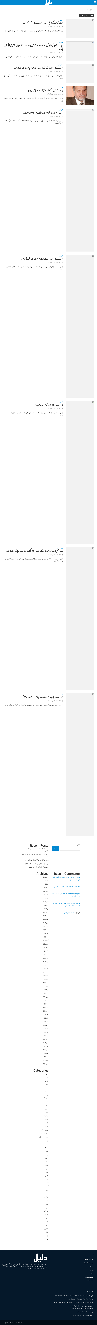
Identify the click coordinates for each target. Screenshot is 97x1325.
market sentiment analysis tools (69, 903)
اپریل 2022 (45, 1039)
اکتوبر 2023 (45, 976)
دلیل (62, 694)
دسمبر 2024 (45, 926)
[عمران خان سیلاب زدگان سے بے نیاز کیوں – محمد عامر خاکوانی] (80, 764)
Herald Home (88, 1263)
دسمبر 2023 (45, 969)
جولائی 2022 (45, 1029)
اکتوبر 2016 (45, 1053)
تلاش (78, 845)
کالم (62, 88)
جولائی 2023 (45, 986)
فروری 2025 (45, 919)
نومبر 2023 (45, 972)
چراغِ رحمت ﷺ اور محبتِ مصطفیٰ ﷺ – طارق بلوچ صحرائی (36, 860)
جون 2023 (46, 990)
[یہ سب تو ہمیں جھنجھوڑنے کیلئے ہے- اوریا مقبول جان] (80, 96)
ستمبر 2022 (45, 1022)
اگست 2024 (45, 940)
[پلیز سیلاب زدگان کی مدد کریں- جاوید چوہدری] (80, 472)
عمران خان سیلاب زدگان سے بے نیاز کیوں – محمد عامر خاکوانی (43, 697)
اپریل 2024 (45, 955)
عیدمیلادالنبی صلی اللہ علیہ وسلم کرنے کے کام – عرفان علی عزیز (36, 864)
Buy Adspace (88, 1259)
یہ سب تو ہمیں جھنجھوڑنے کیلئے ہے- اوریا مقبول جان (45, 90)
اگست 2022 (45, 1025)
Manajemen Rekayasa (73, 887)
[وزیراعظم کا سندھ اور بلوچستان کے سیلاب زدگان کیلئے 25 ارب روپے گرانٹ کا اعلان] (80, 618)
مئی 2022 (46, 1036)
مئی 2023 (46, 993)
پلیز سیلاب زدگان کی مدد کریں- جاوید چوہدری (49, 405)
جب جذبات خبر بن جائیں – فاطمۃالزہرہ (85, 1315)
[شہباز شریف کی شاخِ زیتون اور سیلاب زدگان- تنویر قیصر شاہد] (80, 28)
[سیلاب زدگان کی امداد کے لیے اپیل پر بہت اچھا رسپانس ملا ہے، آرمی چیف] (80, 73)
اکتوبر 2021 (45, 1046)
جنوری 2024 (45, 965)
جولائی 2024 (45, 944)
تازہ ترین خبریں (60, 43)
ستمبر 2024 (45, 937)
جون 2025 (46, 905)
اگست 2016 (45, 1060)
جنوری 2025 (45, 923)
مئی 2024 (46, 951)
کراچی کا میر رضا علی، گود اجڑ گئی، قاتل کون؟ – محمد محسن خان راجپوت (80, 1295)
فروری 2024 (45, 962)
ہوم (93, 10)
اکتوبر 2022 (45, 1018)
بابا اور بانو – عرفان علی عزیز (69, 913)
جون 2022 (46, 1032)
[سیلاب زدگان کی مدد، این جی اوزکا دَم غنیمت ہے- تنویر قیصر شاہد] (80, 326)
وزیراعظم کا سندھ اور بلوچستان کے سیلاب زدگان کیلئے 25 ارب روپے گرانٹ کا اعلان (34, 551)
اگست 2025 (45, 898)
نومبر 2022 (45, 1015)
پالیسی (91, 1270)
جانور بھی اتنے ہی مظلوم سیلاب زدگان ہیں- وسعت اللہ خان (43, 113)
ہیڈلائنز (57, 694)
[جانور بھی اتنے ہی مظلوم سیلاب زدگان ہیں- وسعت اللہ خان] (80, 180)
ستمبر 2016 (45, 1057)
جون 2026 (46, 884)
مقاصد (91, 1274)
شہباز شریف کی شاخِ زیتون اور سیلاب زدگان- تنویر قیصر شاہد (43, 23)
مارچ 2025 (45, 916)
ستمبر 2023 (45, 979)
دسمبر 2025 (45, 895)
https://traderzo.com (73, 877)
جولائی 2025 (45, 902)
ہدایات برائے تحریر (89, 1277)
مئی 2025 (46, 909)
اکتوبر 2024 (45, 933)
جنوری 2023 (45, 1007)
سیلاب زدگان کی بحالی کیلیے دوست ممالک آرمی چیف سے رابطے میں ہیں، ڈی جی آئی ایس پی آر (33, 47)
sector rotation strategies (71, 894)
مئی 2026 (46, 888)
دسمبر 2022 (45, 1011)
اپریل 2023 (45, 997)
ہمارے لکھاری (90, 1281)
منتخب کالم (61, 20)
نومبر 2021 (45, 1043)
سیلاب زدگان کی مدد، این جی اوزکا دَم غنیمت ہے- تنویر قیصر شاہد (42, 259)
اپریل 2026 (45, 891)
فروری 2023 (45, 1004)
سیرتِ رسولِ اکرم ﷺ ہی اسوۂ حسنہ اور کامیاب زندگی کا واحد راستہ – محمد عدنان (35, 855)
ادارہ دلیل (91, 1266)
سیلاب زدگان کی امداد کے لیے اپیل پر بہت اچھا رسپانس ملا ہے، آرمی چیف (38, 68)
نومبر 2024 (45, 930)
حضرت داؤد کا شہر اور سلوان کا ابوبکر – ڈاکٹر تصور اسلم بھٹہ (66, 904)
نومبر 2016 (45, 1050)
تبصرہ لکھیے (49, 27)
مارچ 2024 (45, 958)
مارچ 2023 (45, 1000)
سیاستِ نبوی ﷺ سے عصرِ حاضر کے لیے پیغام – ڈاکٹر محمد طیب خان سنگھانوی (35, 850)
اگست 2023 (45, 983)
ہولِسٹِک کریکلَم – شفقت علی (59, 887)
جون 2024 (46, 948)
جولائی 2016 (45, 1064)
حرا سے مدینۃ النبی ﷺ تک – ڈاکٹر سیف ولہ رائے (38, 867)
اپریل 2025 (45, 912)
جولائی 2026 (45, 881)
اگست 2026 (45, 877)
